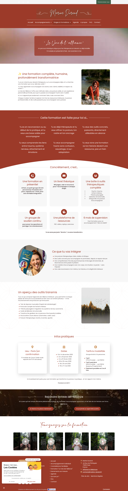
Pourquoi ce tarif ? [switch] (64, 383)
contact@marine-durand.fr (92, 472)
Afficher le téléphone (90, 469)
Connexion (106, 489)
